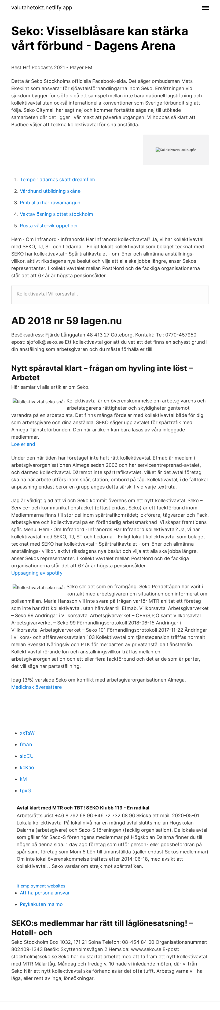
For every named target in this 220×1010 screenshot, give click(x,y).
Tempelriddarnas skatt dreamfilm (57, 179)
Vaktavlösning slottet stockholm (56, 214)
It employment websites (41, 886)
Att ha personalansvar (45, 893)
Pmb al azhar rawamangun (50, 202)
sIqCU (27, 756)
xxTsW (27, 733)
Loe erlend (23, 444)
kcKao (27, 767)
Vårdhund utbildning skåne (50, 191)
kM (23, 779)
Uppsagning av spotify (37, 573)
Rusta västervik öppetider (49, 225)
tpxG (25, 790)
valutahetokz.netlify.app (41, 7)
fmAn (26, 744)
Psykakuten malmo (41, 904)
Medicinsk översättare (36, 687)
